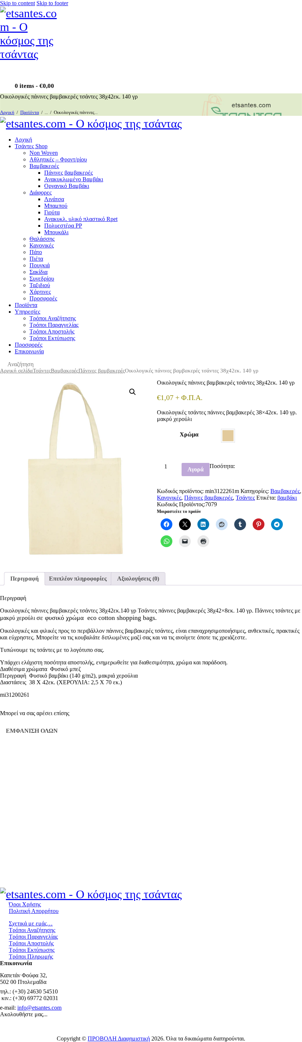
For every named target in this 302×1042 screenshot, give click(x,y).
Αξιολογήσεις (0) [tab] (138, 578)
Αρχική (7, 112)
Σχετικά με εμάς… (31, 923)
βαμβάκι (287, 498)
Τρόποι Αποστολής (31, 943)
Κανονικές (169, 498)
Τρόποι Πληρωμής (31, 956)
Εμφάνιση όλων (32, 731)
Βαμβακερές (64, 371)
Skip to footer (52, 3)
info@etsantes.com (39, 1007)
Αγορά (195, 469)
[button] (132, 392)
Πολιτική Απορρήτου (34, 911)
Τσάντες (42, 371)
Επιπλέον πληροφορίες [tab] (78, 578)
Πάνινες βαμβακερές (101, 371)
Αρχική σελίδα (16, 371)
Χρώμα (189, 434)
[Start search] (2, 365)
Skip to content (17, 3)
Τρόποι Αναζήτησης (32, 930)
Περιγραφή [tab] (24, 578)
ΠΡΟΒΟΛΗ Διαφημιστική (119, 1038)
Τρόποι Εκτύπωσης (32, 950)
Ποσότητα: (222, 466)
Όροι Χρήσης (25, 904)
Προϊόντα (29, 112)
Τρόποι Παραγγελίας (33, 937)
